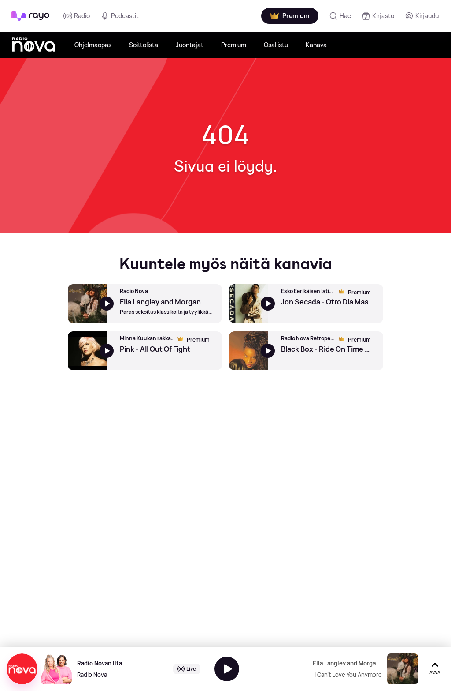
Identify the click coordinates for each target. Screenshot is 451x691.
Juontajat (189, 45)
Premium (233, 45)
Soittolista (143, 45)
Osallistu (276, 45)
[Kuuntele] (226, 669)
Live (191, 668)
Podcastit (125, 15)
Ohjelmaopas (92, 45)
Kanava (316, 45)
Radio (82, 15)
